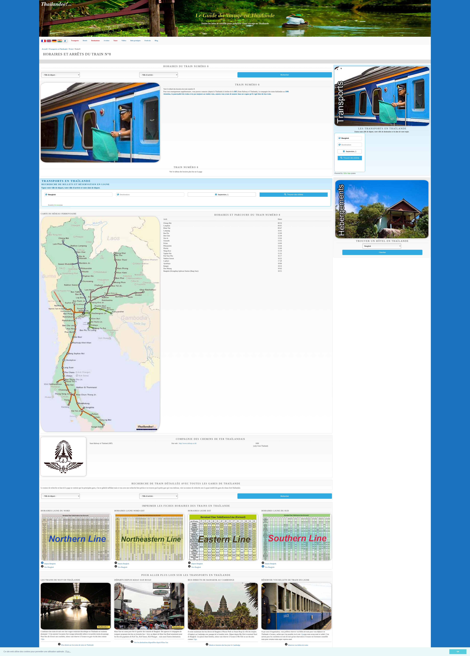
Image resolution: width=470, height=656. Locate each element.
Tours (115, 40)
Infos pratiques (135, 40)
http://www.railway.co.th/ (188, 443)
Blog (156, 40)
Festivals (148, 40)
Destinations (95, 40)
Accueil (44, 49)
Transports (75, 40)
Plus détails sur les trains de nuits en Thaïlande (77, 645)
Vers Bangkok (49, 567)
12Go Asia (56, 205)
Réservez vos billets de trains (298, 645)
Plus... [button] (68, 651)
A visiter (106, 40)
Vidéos (124, 40)
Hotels (85, 40)
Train (71, 49)
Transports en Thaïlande (58, 49)
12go (42, 639)
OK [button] (458, 652)
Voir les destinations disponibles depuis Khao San (151, 642)
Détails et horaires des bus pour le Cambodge (224, 645)
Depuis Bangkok (50, 564)
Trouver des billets (295, 194)
